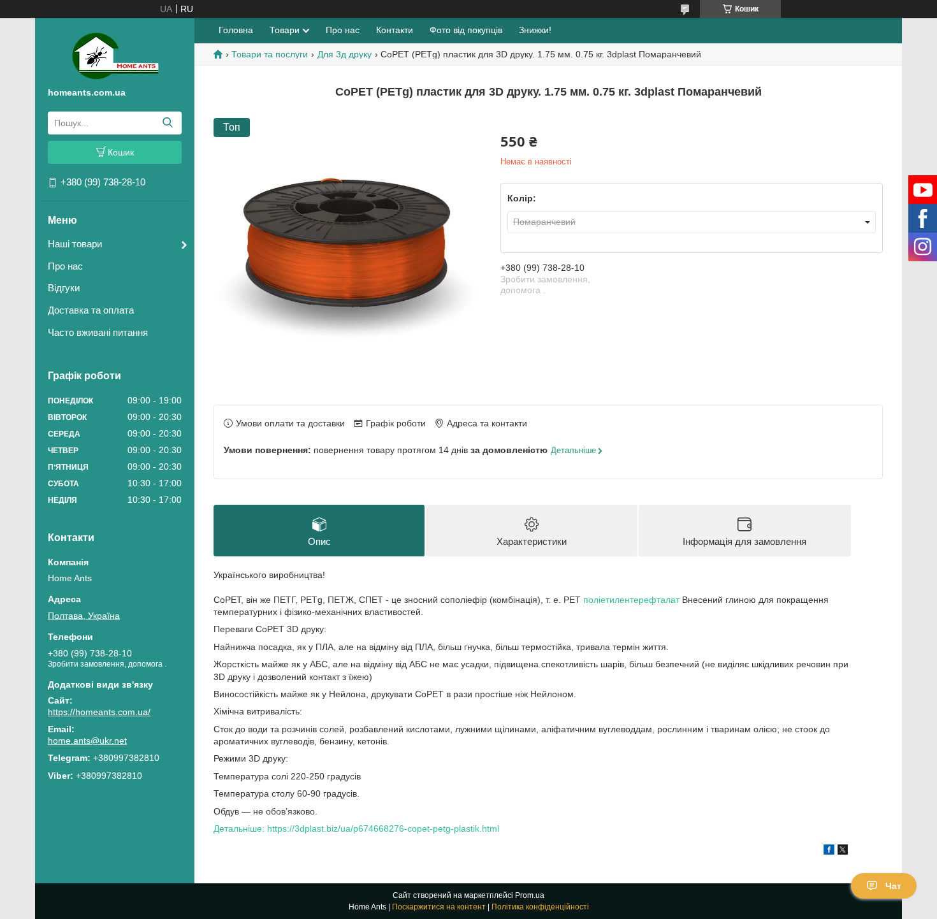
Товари (285, 30)
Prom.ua (529, 895)
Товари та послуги (269, 54)
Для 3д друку (344, 54)
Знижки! (535, 30)
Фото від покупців (466, 30)
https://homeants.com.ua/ (99, 712)
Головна (236, 30)
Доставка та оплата (91, 310)
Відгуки (64, 287)
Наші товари (75, 243)
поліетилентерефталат (631, 600)
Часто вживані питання (98, 332)
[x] (843, 851)
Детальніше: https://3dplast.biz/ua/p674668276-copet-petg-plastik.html (356, 828)
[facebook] (829, 851)
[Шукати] (167, 123)
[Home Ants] (115, 55)
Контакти (394, 30)
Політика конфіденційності (540, 906)
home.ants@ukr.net (87, 740)
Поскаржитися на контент (439, 906)
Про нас (65, 266)
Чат (893, 886)
